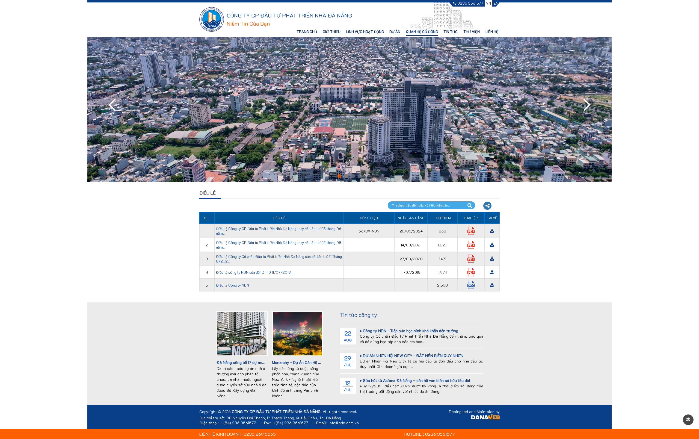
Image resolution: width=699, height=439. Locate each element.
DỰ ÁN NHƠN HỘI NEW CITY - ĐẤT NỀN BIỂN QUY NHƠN (413, 355)
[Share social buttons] (487, 206)
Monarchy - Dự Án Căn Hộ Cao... (300, 362)
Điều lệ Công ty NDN (232, 285)
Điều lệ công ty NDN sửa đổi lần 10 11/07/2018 (253, 272)
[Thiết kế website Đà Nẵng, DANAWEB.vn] (485, 417)
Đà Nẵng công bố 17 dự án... (241, 362)
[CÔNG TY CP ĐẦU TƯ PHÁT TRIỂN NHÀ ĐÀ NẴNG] (211, 19)
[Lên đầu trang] (688, 419)
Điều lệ (207, 193)
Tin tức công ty (358, 314)
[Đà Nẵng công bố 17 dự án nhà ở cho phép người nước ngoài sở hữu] (241, 333)
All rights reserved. (340, 411)
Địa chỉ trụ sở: (212, 418)
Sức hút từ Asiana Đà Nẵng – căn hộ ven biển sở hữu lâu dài (416, 380)
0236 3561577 (470, 3)
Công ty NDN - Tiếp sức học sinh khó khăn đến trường (410, 330)
